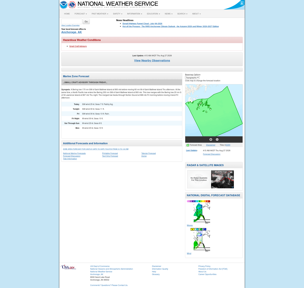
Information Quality (160, 268)
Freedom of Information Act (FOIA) (213, 268)
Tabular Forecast (148, 153)
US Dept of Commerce (100, 266)
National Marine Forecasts (74, 153)
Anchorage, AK (71, 32)
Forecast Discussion (71, 156)
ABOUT (195, 13)
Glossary (156, 274)
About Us (202, 271)
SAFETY (117, 13)
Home (144, 156)
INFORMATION (134, 13)
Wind (189, 253)
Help (154, 271)
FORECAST (80, 13)
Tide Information (70, 158)
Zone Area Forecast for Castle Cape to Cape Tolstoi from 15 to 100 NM (95, 149)
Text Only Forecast (110, 156)
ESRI (228, 144)
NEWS (168, 13)
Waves (190, 225)
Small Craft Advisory (78, 46)
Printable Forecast (110, 153)
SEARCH (181, 13)
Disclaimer (210, 144)
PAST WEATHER (99, 13)
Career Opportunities (207, 274)
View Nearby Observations (152, 60)
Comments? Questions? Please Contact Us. (109, 285)
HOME (67, 13)
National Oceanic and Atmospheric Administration (111, 268)
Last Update (191, 150)
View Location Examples (70, 25)
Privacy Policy (204, 266)
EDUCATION (152, 13)
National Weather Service (101, 271)
